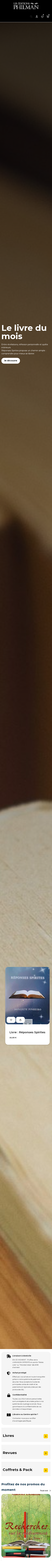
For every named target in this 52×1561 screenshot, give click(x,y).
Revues (10, 1453)
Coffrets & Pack (17, 1470)
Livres (8, 1435)
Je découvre (10, 360)
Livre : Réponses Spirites (27, 1032)
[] (20, 1020)
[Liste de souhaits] (11, 1020)
